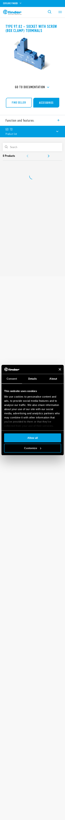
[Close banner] (60, 369)
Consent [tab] (12, 378)
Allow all (32, 437)
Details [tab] (32, 378)
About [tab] (53, 378)
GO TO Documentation (30, 87)
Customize (30, 448)
